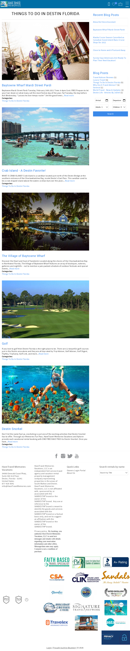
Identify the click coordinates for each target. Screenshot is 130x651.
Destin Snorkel (12, 429)
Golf (5, 343)
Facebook (56, 456)
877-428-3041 (8, 483)
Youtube (76, 456)
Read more (69, 95)
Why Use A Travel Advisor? (105, 85)
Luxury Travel (99, 80)
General (97, 87)
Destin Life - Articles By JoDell (106, 92)
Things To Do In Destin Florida (15, 101)
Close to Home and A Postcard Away (109, 50)
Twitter (69, 456)
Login (49, 648)
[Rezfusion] (26, 600)
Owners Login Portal (76, 470)
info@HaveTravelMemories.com (16, 486)
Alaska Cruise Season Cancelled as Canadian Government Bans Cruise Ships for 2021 (109, 40)
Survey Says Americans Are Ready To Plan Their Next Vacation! (109, 59)
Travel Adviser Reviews (103, 77)
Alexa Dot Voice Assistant (104, 22)
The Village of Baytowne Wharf (23, 256)
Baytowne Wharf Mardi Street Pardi (26, 85)
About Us (71, 473)
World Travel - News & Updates (107, 90)
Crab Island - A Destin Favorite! (24, 170)
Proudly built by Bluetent (64, 648)
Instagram (63, 456)
